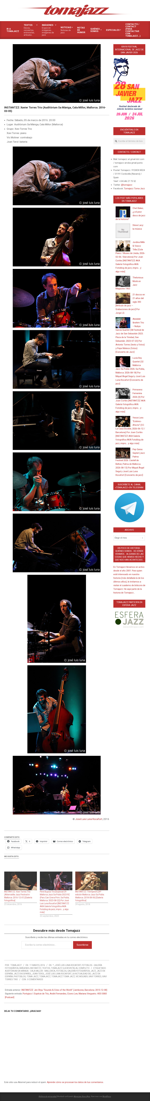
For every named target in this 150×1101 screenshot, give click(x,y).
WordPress (106, 1096)
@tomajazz (126, 185)
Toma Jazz (32, 976)
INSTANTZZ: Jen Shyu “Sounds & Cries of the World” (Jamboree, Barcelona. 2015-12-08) (64, 990)
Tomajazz (45, 976)
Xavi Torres (95, 976)
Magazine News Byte (82, 1096)
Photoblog (20, 976)
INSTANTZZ (35, 968)
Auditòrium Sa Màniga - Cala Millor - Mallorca (30, 971)
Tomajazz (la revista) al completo (70, 968)
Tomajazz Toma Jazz (63, 976)
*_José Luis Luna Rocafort (67, 965)
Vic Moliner (82, 976)
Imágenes (24, 968)
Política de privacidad (48, 1096)
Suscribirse (82, 944)
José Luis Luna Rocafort (88, 819)
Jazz (93, 971)
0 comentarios (35, 979)
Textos (46, 968)
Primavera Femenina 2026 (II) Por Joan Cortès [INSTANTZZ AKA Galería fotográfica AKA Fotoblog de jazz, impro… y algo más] (130, 400)
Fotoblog (61, 971)
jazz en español (22, 973)
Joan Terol (38, 973)
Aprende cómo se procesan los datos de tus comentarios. (75, 1082)
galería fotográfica (79, 971)
